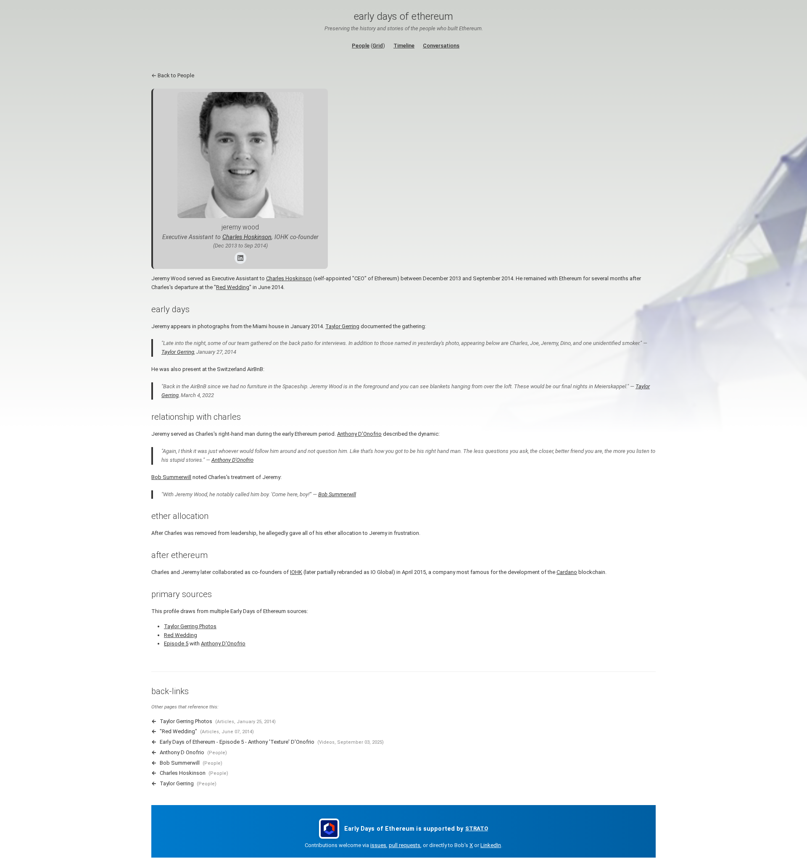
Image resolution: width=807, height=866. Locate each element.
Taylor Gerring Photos (190, 626)
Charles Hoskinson (247, 237)
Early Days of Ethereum (403, 16)
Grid (377, 45)
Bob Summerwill (171, 477)
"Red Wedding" (178, 731)
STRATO (476, 828)
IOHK (296, 572)
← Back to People (172, 75)
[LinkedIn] (240, 258)
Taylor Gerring (342, 326)
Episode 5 (176, 643)
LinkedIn (490, 845)
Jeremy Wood (240, 227)
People (360, 45)
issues (378, 845)
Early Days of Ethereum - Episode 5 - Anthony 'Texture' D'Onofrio (237, 742)
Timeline (403, 45)
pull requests (404, 845)
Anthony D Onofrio (182, 752)
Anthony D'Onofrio (359, 434)
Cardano (566, 572)
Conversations (441, 45)
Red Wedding (232, 287)
